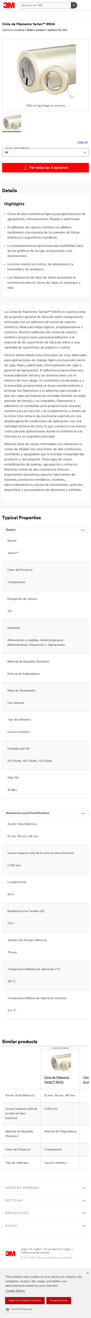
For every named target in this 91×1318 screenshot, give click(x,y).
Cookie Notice (15, 1291)
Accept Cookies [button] (59, 1300)
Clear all (82, 142)
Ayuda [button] (11, 1226)
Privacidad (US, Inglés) (57, 1249)
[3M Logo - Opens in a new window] (9, 5)
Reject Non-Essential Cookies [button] (25, 1300)
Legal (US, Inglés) (31, 1249)
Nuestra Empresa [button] (22, 1188)
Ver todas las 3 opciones (48, 167)
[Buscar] (74, 5)
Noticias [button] (14, 1200)
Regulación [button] (17, 1213)
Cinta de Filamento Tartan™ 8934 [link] (56, 1080)
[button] (19, 1309)
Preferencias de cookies (35, 1252)
